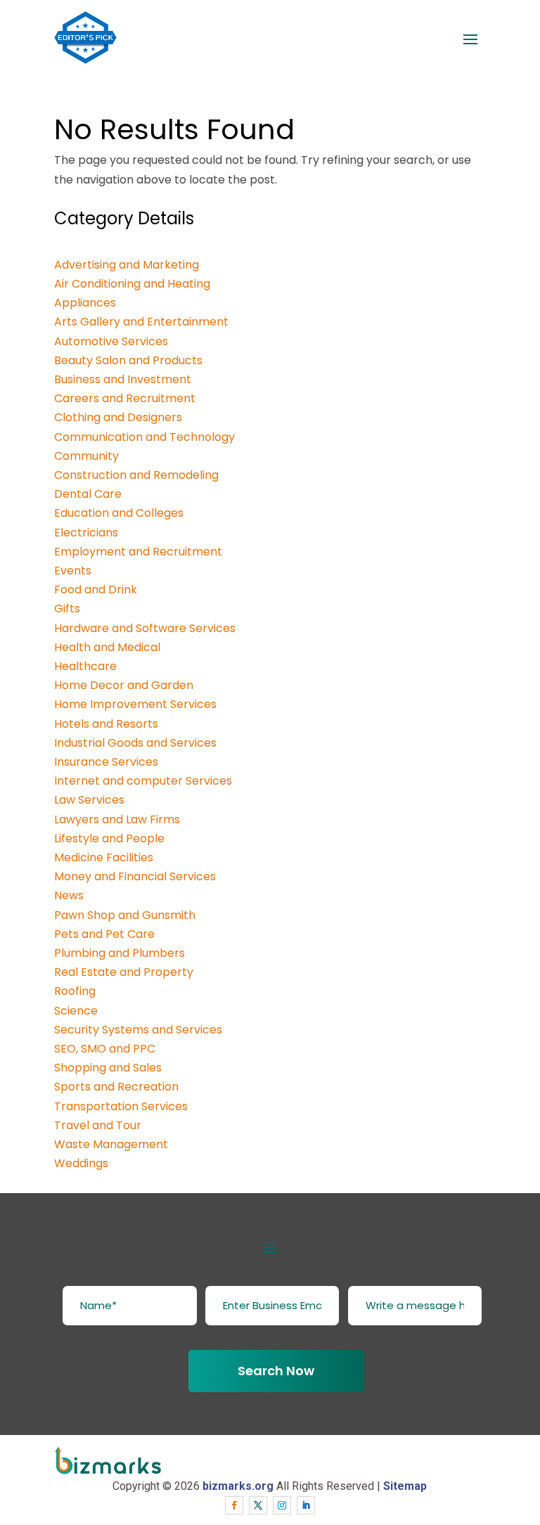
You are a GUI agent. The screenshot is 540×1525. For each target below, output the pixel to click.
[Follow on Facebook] (234, 1505)
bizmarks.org (238, 1486)
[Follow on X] (258, 1505)
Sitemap (405, 1486)
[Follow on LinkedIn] (306, 1505)
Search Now (276, 1370)
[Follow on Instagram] (282, 1505)
